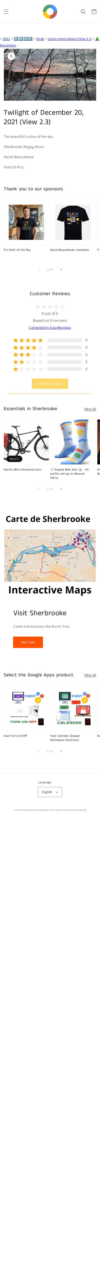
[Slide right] (61, 269)
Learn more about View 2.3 (69, 38)
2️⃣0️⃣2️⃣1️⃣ (23, 38)
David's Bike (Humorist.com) (23, 470)
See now (28, 642)
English (47, 792)
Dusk (40, 38)
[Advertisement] (50, 1041)
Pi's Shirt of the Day (17, 250)
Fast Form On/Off (15, 736)
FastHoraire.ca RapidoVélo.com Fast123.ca (43, 810)
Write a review (50, 383)
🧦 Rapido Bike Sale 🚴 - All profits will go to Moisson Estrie (69, 474)
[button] (6, 11)
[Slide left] (39, 269)
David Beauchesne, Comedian (69, 250)
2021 (6, 38)
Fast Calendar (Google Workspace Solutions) (65, 738)
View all (90, 409)
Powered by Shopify (76, 810)
